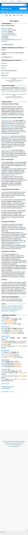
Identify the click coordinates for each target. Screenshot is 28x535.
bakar (11, 52)
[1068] (26, 241)
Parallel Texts (13, 311)
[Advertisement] (14, 421)
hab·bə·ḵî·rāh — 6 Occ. (7, 391)
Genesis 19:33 (5, 326)
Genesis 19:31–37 (6, 120)
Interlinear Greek (5, 306)
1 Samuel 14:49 (22, 91)
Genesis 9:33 (17, 89)
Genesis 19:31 (10, 89)
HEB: (2, 319)
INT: (2, 324)
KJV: (2, 322)
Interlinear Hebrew (17, 306)
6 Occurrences (5, 383)
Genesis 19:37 (5, 350)
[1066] (1, 241)
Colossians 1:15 (20, 242)
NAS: (2, 320)
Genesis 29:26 (11, 91)
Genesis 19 (17, 243)
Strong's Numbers (6, 307)
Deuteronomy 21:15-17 (8, 175)
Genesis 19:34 (5, 336)
